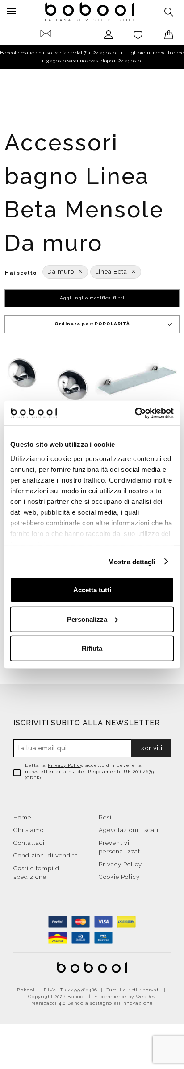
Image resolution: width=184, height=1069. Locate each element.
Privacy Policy (65, 765)
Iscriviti (151, 748)
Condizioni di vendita (45, 855)
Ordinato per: (92, 323)
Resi (105, 817)
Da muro (60, 271)
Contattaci (29, 843)
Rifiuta (92, 648)
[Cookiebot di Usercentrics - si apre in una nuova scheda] (135, 413)
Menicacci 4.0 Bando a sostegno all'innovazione (92, 1003)
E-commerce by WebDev (125, 996)
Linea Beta (111, 271)
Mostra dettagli (132, 561)
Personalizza (87, 619)
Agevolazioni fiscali (129, 830)
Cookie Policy (119, 877)
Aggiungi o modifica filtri (92, 297)
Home (22, 817)
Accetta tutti (92, 590)
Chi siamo (28, 830)
